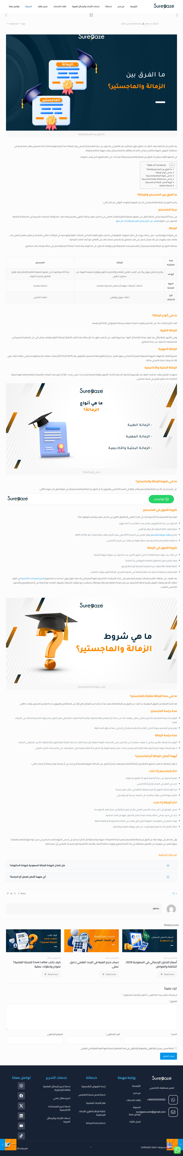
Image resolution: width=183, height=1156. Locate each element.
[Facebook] (21, 1095)
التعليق (173, 1001)
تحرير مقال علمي (61, 1098)
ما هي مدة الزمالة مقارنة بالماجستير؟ (157, 179)
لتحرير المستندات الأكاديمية (32, 578)
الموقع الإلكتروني (55, 1034)
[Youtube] (21, 1125)
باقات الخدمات (134, 1100)
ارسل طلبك (135, 1121)
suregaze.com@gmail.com (151, 1111)
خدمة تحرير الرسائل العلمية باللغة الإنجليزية (56, 1088)
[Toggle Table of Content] (170, 165)
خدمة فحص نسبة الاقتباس (92, 1095)
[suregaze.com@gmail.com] (173, 1112)
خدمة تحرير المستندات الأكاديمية (59, 1108)
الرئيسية (136, 1086)
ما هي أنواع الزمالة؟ (163, 172)
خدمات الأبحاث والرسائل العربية (58, 1120)
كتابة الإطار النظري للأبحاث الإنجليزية (92, 1113)
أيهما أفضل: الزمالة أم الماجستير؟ (158, 182)
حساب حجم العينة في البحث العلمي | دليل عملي (94, 964)
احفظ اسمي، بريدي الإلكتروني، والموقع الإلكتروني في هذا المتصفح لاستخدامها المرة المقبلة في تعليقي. (127, 1048)
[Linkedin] (21, 1115)
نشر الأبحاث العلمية (96, 1103)
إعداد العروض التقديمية (93, 1086)
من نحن (137, 1093)
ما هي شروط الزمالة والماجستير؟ (159, 175)
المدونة (137, 1107)
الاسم (173, 1034)
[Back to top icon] (91, 1148)
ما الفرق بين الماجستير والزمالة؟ (159, 169)
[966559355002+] (173, 1100)
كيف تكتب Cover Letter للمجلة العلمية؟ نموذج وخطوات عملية (37, 964)
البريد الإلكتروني (112, 1034)
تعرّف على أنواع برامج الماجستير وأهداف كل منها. (137, 221)
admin (147, 24)
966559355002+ (156, 1099)
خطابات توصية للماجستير (161, 535)
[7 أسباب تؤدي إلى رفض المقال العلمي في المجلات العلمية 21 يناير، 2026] (180, 1144)
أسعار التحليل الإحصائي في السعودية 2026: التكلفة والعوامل (151, 964)
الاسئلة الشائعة (165, 185)
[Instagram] (21, 1085)
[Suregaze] (164, 6)
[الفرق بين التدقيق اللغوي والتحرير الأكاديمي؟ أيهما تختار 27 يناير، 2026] (2, 1144)
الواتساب (159, 499)
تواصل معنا (135, 1114)
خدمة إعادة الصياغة (96, 1123)
